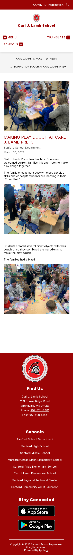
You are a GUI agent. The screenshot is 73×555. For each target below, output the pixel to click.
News (53, 58)
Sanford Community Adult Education (34, 487)
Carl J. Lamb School (29, 58)
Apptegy (44, 550)
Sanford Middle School (35, 453)
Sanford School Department (34, 439)
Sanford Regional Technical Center (34, 480)
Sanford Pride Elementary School (35, 466)
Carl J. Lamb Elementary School (35, 473)
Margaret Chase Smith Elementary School (35, 459)
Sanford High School (35, 446)
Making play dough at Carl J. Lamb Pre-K (40, 66)
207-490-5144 (38, 415)
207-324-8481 (40, 410)
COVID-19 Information (48, 4)
